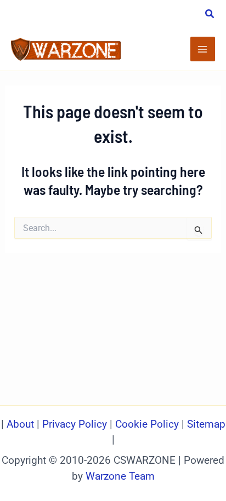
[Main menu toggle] (203, 49)
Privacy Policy (74, 424)
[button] (210, 15)
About (22, 424)
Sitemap (206, 424)
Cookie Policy (147, 424)
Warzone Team (120, 476)
